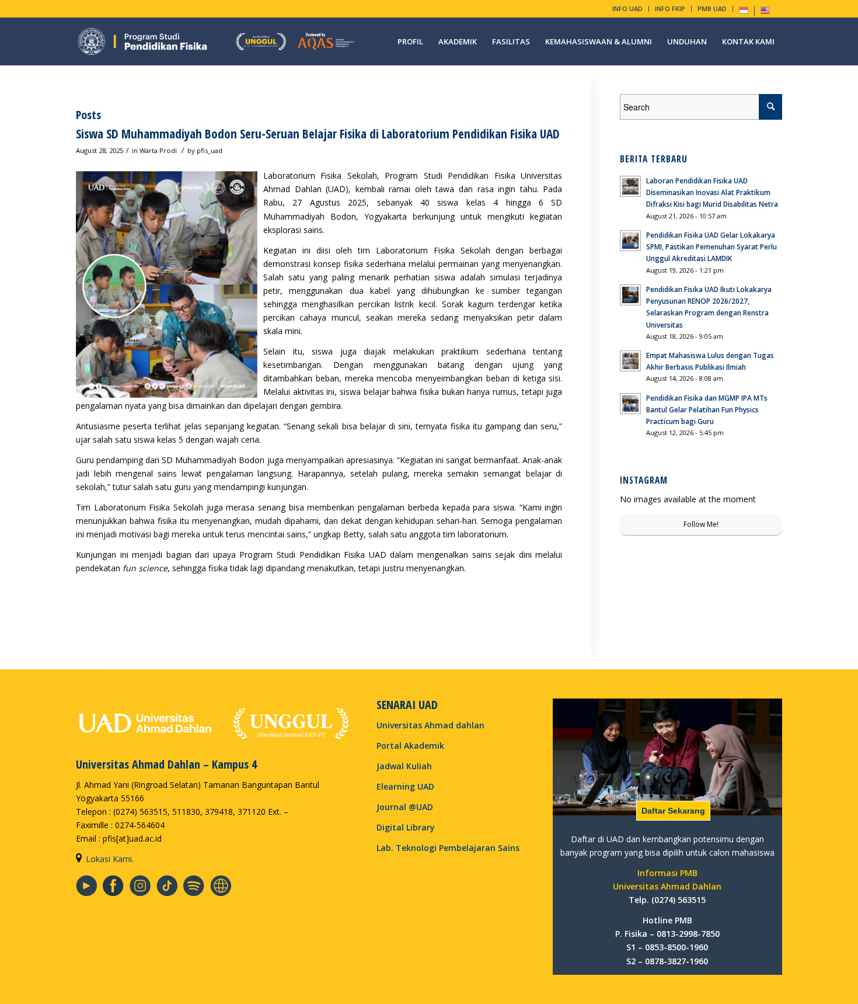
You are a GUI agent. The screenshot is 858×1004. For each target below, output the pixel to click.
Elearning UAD (405, 786)
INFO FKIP (670, 8)
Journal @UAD (404, 806)
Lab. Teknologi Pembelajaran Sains (447, 847)
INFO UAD (627, 8)
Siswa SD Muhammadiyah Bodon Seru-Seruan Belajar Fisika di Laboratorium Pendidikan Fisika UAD (318, 134)
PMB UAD (712, 8)
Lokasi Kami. (110, 858)
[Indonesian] (743, 12)
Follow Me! (701, 524)
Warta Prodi (158, 150)
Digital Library (405, 827)
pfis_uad (209, 150)
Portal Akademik (410, 745)
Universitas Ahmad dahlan (430, 725)
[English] (765, 12)
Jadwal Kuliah (404, 766)
